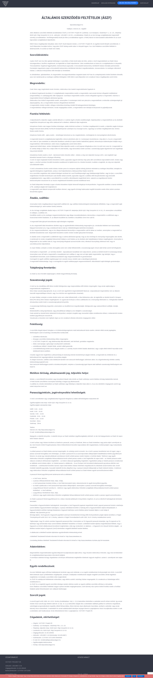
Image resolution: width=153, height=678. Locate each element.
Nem (134, 676)
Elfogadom (128, 676)
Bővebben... (140, 676)
